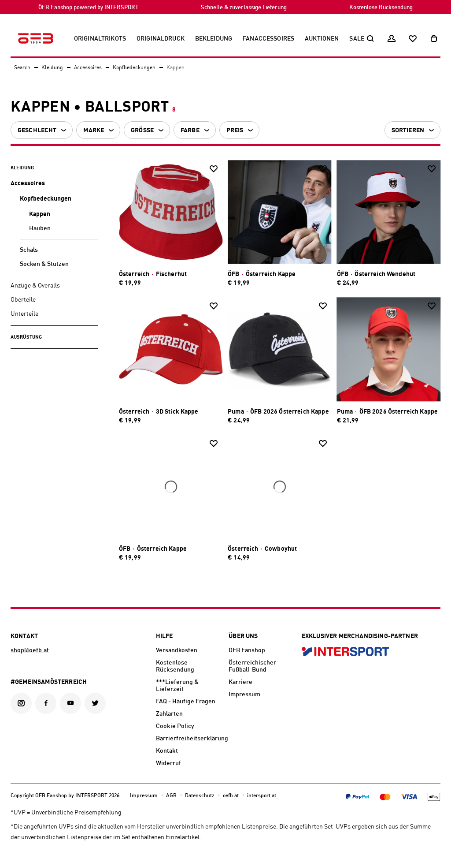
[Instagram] (21, 703)
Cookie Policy (175, 726)
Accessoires (88, 68)
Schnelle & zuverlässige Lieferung (244, 8)
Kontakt (167, 751)
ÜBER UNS (243, 636)
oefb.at (231, 796)
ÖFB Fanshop (247, 650)
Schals (29, 250)
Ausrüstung (26, 337)
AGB (171, 796)
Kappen (39, 214)
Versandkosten (176, 650)
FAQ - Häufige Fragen (185, 701)
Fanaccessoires (268, 39)
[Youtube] (70, 703)
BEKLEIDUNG (213, 39)
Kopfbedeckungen (134, 68)
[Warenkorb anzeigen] (434, 39)
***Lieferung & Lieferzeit (177, 685)
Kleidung (52, 68)
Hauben (40, 228)
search (22, 68)
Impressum (244, 694)
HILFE (164, 636)
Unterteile (24, 314)
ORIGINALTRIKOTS (100, 39)
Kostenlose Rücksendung (381, 8)
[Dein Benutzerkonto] (391, 39)
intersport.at (261, 796)
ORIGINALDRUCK (161, 39)
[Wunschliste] (412, 39)
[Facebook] (45, 703)
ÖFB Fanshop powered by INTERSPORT (88, 8)
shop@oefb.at (30, 650)
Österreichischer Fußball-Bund (252, 666)
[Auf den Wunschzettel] (213, 169)
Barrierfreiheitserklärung (189, 739)
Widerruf (168, 763)
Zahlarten (169, 714)
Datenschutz (199, 796)
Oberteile (23, 300)
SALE (356, 39)
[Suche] (370, 39)
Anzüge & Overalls (35, 286)
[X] (95, 703)
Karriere (240, 682)
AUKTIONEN (322, 39)
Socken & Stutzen (44, 264)
